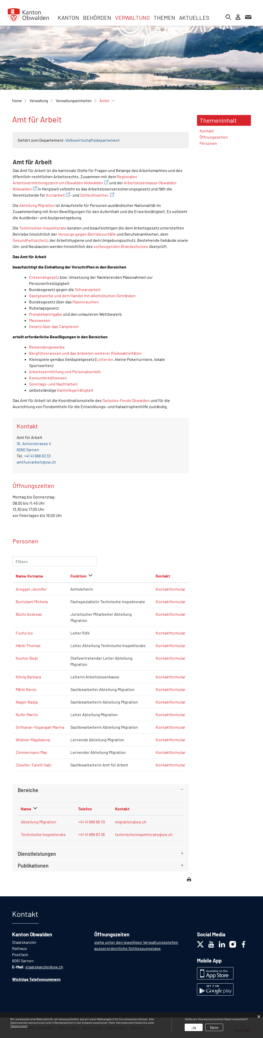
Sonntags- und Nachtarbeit (53, 383)
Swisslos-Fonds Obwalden (126, 400)
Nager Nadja (27, 701)
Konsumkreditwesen (48, 377)
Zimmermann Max (31, 752)
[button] (39, 100)
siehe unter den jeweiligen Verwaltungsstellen (136, 942)
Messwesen (39, 320)
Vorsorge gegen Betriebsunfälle (87, 234)
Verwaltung (132, 17)
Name (26, 808)
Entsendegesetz (44, 277)
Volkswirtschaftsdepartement (92, 140)
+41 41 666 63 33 (37, 455)
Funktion (78, 575)
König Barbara (28, 676)
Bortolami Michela (32, 601)
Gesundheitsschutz (30, 240)
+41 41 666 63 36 (91, 834)
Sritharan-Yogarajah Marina (40, 727)
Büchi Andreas (29, 614)
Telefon (85, 808)
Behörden (97, 17)
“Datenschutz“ (19, 1026)
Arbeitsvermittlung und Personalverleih (65, 371)
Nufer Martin (27, 714)
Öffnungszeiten (214, 136)
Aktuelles (194, 17)
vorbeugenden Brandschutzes (120, 246)
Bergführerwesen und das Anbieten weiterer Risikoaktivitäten (85, 353)
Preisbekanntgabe (45, 314)
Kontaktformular (170, 589)
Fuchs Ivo (24, 632)
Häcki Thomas (28, 645)
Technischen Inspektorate (43, 227)
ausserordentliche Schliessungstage (127, 948)
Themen (164, 17)
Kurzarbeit (58, 195)
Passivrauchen (85, 301)
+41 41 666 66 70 (91, 821)
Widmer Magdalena (33, 739)
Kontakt (163, 575)
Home (17, 100)
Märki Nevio (26, 689)
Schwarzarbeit (88, 289)
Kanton (68, 17)
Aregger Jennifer (31, 589)
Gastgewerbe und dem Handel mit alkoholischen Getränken (82, 295)
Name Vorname (29, 575)
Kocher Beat (27, 658)
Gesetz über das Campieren (54, 326)
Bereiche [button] (28, 790)
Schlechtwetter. (97, 195)
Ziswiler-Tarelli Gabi (33, 764)
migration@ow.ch (130, 821)
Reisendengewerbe (47, 346)
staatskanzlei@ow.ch (44, 966)
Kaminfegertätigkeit (75, 390)
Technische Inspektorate (43, 834)
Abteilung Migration (37, 205)
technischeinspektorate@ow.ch (144, 834)
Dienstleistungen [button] (37, 854)
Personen (208, 143)
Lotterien (104, 359)
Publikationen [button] (33, 865)
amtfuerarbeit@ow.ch (36, 461)
